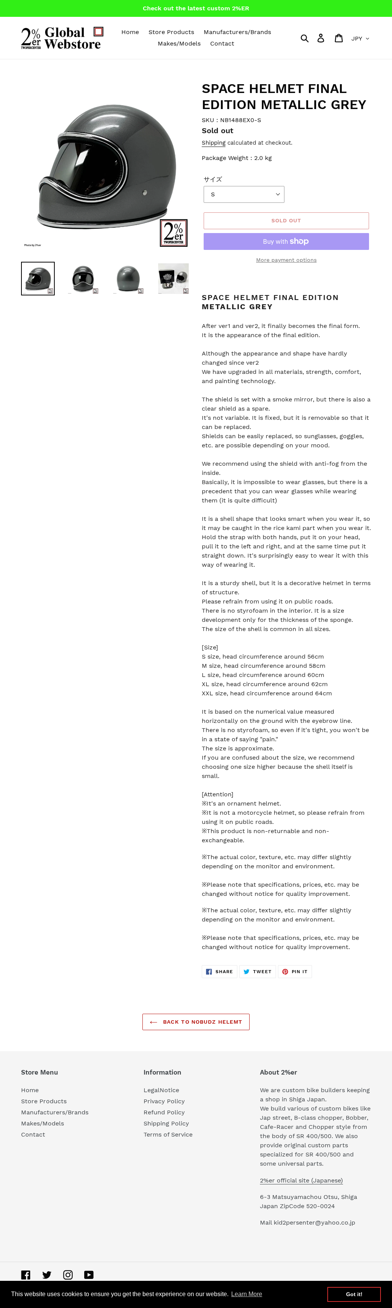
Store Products (44, 1101)
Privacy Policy (164, 1101)
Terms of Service (168, 1134)
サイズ (213, 179)
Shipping (213, 142)
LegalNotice (161, 1090)
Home (30, 1090)
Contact (33, 1134)
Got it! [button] (354, 1294)
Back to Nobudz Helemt (202, 1022)
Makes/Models (42, 1123)
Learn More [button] (246, 1294)
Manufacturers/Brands (54, 1112)
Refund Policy (164, 1112)
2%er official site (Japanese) (301, 1180)
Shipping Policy (166, 1123)
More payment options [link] (286, 260)
